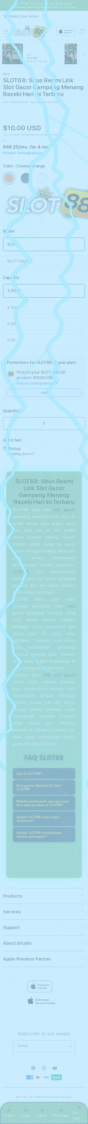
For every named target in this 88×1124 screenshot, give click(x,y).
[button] (6, 31)
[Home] (30, 31)
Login (25, 1115)
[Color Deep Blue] (26, 178)
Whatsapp (61, 1115)
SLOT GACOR (19, 261)
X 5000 (14, 290)
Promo (9, 1115)
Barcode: (36, 102)
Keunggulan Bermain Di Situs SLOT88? (38, 787)
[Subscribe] (69, 1046)
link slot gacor (59, 675)
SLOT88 (35, 1097)
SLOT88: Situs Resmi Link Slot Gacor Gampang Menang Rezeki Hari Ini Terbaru (44, 5)
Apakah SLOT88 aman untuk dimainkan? (37, 819)
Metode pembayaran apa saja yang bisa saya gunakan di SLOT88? (42, 803)
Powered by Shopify (57, 1097)
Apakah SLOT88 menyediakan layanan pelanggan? (39, 834)
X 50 (11, 324)
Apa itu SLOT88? (29, 773)
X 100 (12, 307)
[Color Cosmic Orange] (9, 178)
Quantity (11, 411)
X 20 (11, 340)
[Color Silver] (42, 178)
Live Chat (76, 1115)
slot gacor (64, 510)
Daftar (42, 1115)
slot (71, 606)
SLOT (12, 244)
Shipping (27, 134)
